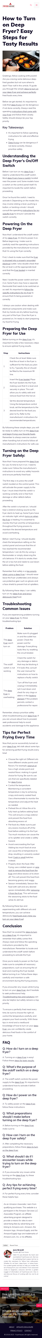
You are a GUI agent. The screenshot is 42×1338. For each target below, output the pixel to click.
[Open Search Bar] (31, 5)
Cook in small (19, 857)
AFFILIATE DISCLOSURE (24, 1327)
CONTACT (28, 1331)
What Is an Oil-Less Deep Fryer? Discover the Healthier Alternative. (21, 1313)
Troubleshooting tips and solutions (18, 997)
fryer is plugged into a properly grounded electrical (20, 260)
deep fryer (28, 171)
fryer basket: (24, 379)
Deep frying (13, 142)
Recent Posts (14, 1245)
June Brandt (18, 1250)
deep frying (16, 105)
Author (5, 1245)
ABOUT (11, 1327)
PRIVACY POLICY (16, 1331)
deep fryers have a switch (19, 178)
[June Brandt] (8, 1257)
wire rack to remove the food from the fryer (23, 870)
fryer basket (19, 270)
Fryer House (25, 1252)
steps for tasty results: (24, 1060)
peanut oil (32, 765)
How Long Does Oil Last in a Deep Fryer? (18, 1295)
